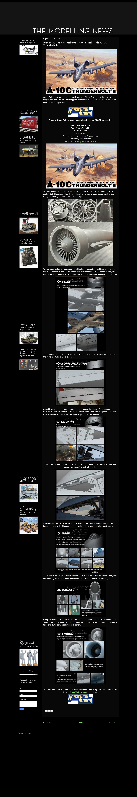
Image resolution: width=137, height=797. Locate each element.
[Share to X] (49, 711)
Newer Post (47, 722)
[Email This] (46, 711)
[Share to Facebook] (50, 711)
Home (80, 722)
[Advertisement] (65, 13)
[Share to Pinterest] (52, 711)
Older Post (113, 722)
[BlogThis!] (47, 711)
